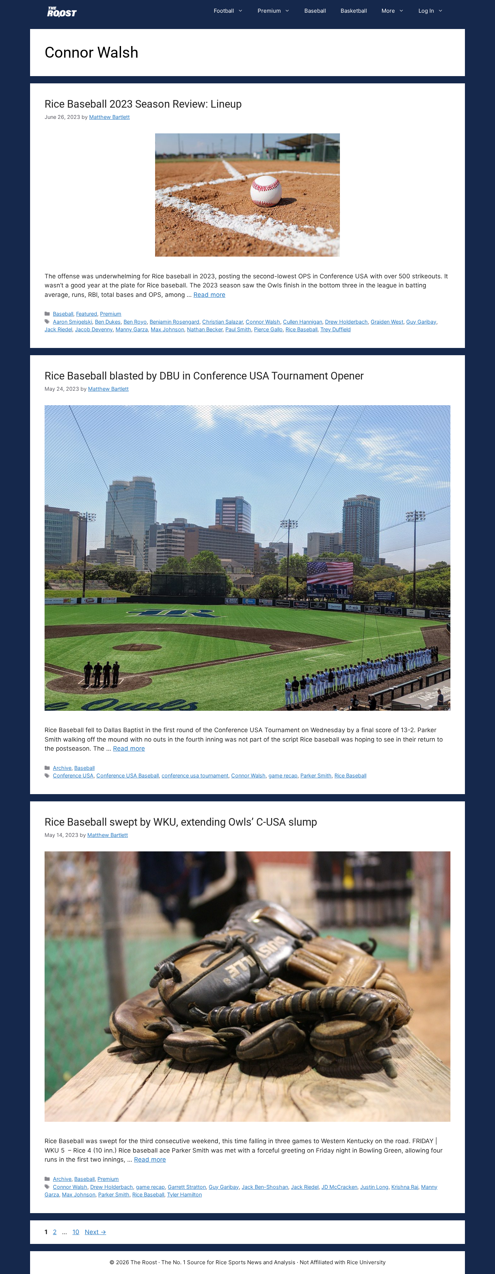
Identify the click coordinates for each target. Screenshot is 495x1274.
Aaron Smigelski (72, 322)
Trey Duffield (335, 329)
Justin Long (374, 1187)
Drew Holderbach (346, 322)
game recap (283, 775)
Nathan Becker (204, 329)
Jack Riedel (58, 329)
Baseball (315, 10)
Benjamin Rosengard (174, 322)
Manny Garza (132, 329)
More (388, 10)
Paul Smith (238, 329)
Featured (86, 314)
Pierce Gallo (268, 329)
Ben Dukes (108, 322)
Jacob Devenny (94, 329)
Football (224, 10)
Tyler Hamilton (184, 1194)
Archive (62, 768)
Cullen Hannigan (302, 322)
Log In (426, 10)
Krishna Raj (404, 1187)
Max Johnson (167, 329)
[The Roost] (62, 11)
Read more (209, 294)
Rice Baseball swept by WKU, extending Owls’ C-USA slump (181, 822)
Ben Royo (135, 322)
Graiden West (387, 322)
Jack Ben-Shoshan (265, 1187)
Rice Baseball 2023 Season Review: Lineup (143, 104)
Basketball (354, 10)
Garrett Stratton (187, 1187)
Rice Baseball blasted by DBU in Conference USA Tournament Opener (204, 376)
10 (76, 1232)
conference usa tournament (195, 775)
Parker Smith (316, 775)
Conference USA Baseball (127, 775)
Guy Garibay (421, 322)
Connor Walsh (263, 322)
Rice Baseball (301, 329)
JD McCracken (339, 1187)
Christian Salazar (222, 322)
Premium (269, 10)
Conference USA (73, 775)
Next (95, 1232)
